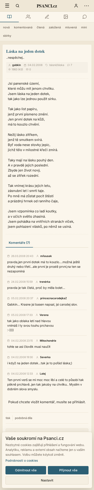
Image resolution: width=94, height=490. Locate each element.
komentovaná (23, 27)
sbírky (7, 35)
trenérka (45, 282)
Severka (45, 357)
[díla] (9, 17)
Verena (44, 315)
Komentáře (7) (19, 242)
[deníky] (47, 17)
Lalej (43, 373)
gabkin (16, 65)
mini (84, 27)
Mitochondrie (48, 340)
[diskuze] (84, 17)
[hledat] (17, 6)
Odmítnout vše (26, 470)
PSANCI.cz (47, 6)
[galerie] (65, 17)
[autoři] (28, 17)
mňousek (46, 256)
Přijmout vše (68, 470)
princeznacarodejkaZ (53, 298)
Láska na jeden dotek (25, 51)
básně (53, 65)
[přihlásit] (76, 6)
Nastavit (47, 480)
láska (61, 65)
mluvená (71, 27)
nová (6, 27)
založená (55, 27)
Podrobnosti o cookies (21, 460)
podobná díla (23, 418)
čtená (40, 27)
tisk (8, 418)
